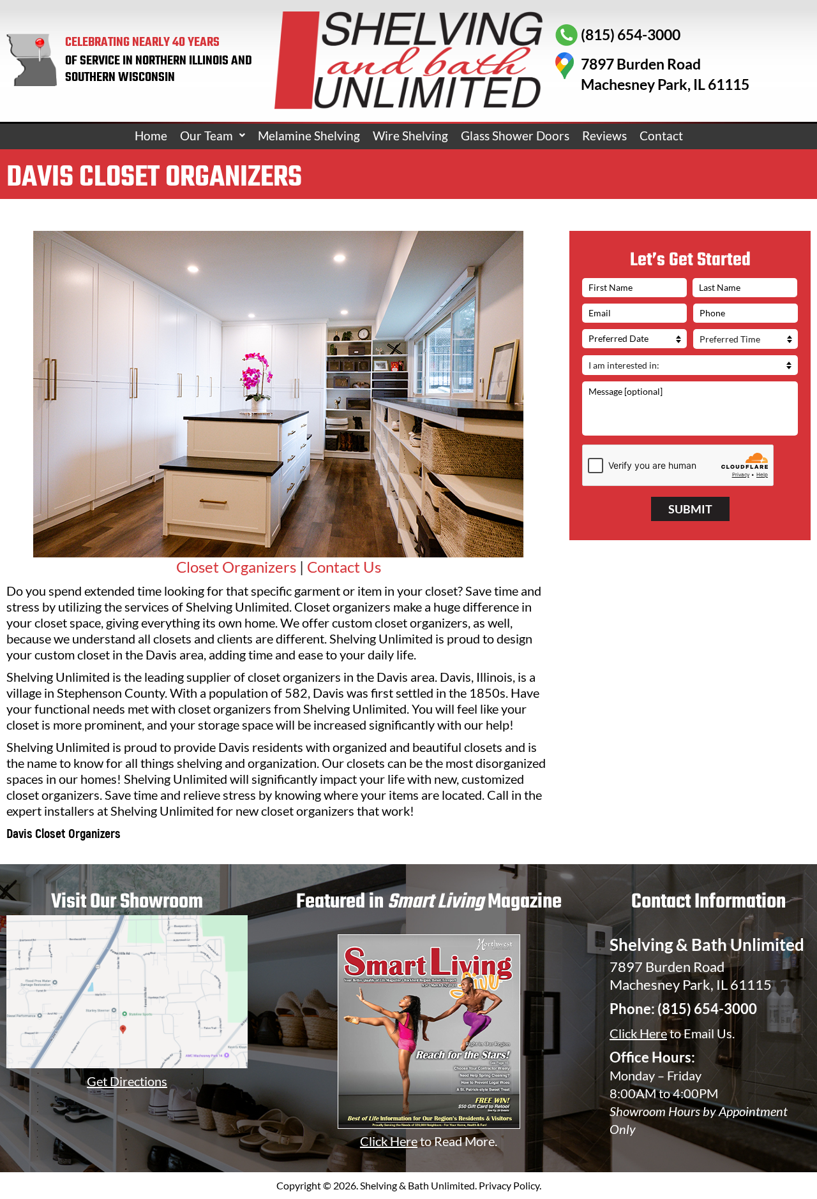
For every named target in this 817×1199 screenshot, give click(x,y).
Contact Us (344, 566)
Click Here (638, 1033)
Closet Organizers (236, 566)
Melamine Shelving (309, 135)
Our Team (206, 135)
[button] (212, 135)
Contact (661, 135)
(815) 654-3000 (707, 1008)
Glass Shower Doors (515, 135)
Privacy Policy (509, 1185)
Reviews (604, 135)
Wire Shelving (410, 135)
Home (151, 135)
